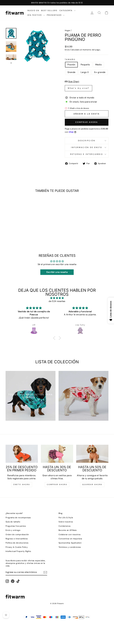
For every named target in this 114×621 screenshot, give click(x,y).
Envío (67, 50)
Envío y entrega (13, 530)
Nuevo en (33, 10)
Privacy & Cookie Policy (17, 547)
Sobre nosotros (66, 522)
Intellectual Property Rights (18, 551)
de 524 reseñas (57, 301)
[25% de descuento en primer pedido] (22, 454)
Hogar (67, 30)
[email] (45, 572)
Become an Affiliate (68, 530)
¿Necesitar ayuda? (14, 513)
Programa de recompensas (18, 517)
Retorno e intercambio (86, 154)
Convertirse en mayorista (70, 538)
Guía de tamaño (13, 522)
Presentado (55, 15)
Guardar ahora (92, 484)
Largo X (85, 72)
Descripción (86, 140)
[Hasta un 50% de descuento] (92, 454)
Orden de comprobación (17, 534)
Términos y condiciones (70, 547)
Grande (71, 72)
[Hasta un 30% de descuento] (57, 454)
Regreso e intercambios (17, 538)
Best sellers (49, 10)
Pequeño (85, 64)
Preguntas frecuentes (16, 526)
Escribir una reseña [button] (57, 272)
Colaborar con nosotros (70, 534)
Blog (61, 513)
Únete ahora (21, 484)
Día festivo (35, 15)
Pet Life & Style (66, 517)
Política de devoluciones (17, 543)
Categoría (66, 10)
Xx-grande (100, 72)
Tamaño (70, 59)
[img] (57, 298)
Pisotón (71, 64)
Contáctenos (64, 526)
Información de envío (86, 147)
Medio (98, 64)
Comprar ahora (86, 122)
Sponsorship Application (70, 543)
